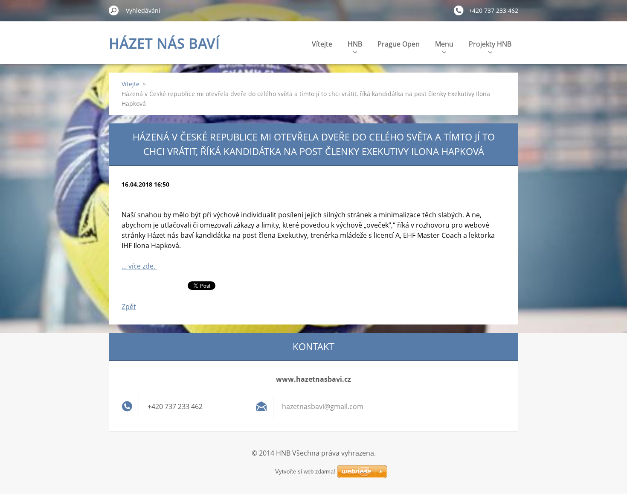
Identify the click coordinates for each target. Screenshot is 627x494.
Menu (444, 44)
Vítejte (322, 44)
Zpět (129, 306)
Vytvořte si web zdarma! (305, 471)
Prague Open (398, 44)
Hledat (114, 10)
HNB (355, 44)
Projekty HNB (490, 44)
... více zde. (139, 266)
